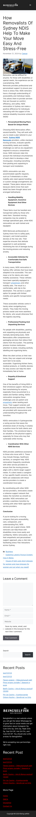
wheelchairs (15, 283)
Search (6, 651)
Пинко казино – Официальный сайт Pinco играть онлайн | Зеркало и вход (17, 682)
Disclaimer (7, 803)
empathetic (7, 402)
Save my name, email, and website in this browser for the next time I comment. (17, 629)
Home (5, 796)
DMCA (5, 799)
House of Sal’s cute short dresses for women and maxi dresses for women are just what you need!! (18, 564)
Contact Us (7, 806)
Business (9, 552)
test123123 (7, 673)
